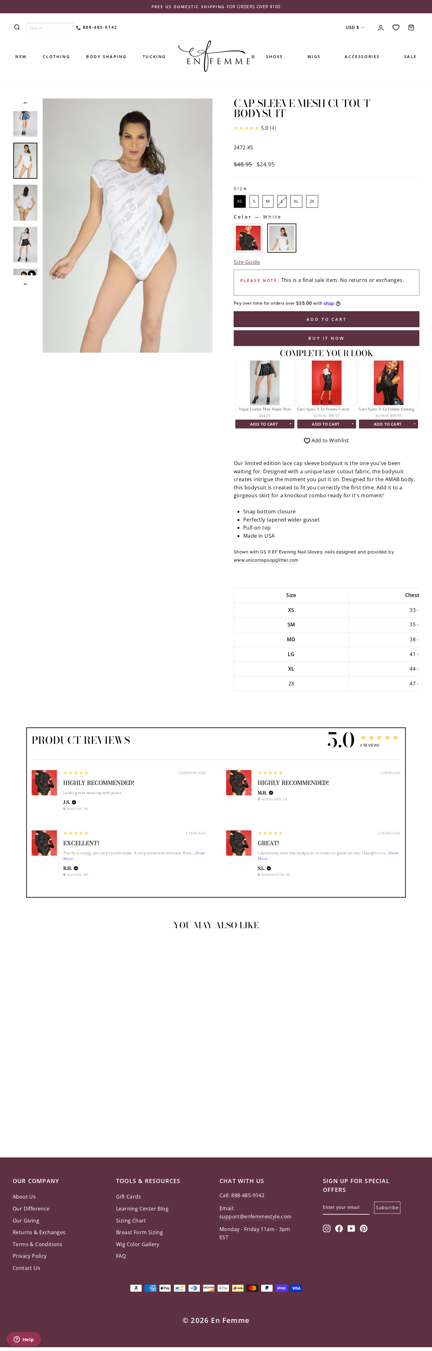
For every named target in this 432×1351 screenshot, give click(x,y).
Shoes (274, 56)
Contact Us (26, 1267)
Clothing (56, 56)
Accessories (362, 56)
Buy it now (326, 338)
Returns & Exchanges (39, 1232)
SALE (410, 56)
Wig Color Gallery (137, 1244)
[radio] (240, 201)
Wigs (314, 56)
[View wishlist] (396, 27)
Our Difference (31, 1208)
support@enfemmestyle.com (255, 1216)
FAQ (121, 1255)
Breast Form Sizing (139, 1232)
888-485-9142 (99, 27)
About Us (24, 1196)
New (21, 56)
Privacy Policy (30, 1255)
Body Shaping (106, 56)
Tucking (154, 56)
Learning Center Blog (142, 1208)
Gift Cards (128, 1196)
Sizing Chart (131, 1220)
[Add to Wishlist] (20, 953)
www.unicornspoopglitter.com (266, 560)
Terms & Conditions (37, 1244)
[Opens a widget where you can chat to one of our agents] (23, 1340)
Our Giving (26, 1220)
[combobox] (49, 27)
